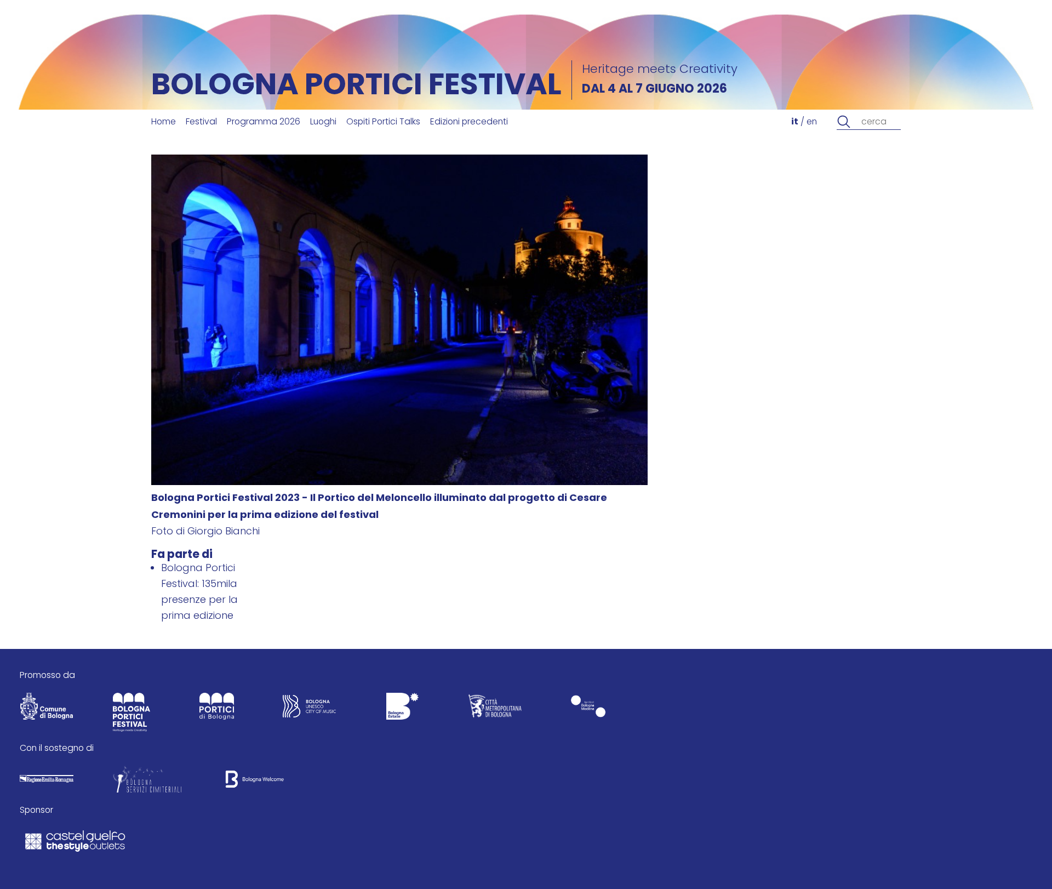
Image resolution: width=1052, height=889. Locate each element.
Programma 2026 (263, 122)
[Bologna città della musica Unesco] (309, 709)
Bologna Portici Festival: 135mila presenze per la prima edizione (199, 592)
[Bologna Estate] (402, 709)
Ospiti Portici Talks (383, 122)
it (794, 122)
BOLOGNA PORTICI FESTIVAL (356, 87)
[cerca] (844, 122)
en (812, 122)
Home (163, 122)
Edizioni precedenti (469, 122)
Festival (201, 122)
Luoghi (323, 122)
